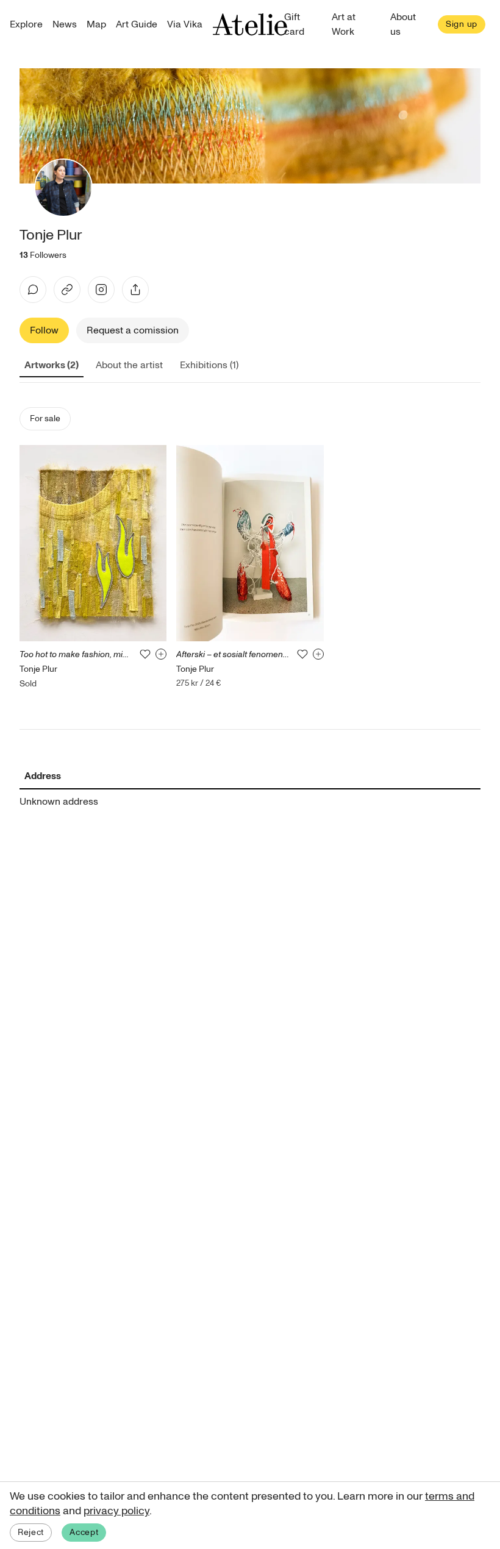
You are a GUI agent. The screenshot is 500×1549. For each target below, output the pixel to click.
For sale (45, 418)
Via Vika (184, 24)
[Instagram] (101, 289)
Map (96, 24)
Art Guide (136, 24)
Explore (26, 24)
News (64, 24)
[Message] (33, 289)
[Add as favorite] (145, 654)
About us (403, 24)
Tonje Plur (38, 669)
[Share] (135, 289)
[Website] (67, 289)
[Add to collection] (160, 654)
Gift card (294, 24)
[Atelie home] (250, 24)
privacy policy (116, 1511)
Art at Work (343, 24)
